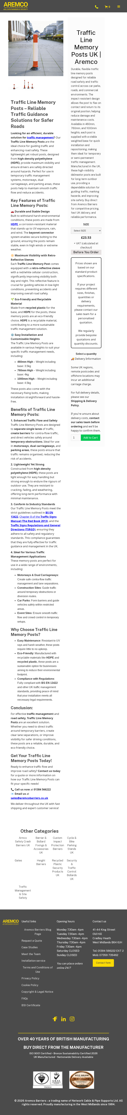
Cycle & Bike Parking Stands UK (72, 845)
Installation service (33, 960)
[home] (47, 7)
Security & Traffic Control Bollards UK (72, 870)
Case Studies (29, 947)
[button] (108, 7)
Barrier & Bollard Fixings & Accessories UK (41, 845)
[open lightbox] (14, 84)
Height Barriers (41, 862)
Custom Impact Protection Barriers (57, 843)
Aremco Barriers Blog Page (37, 932)
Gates (18, 860)
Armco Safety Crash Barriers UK (23, 841)
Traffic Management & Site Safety (23, 892)
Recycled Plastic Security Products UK (57, 868)
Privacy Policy (30, 978)
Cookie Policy (29, 985)
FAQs (24, 998)
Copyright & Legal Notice (37, 991)
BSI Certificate (30, 1005)
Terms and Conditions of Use (38, 969)
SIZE (86, 224)
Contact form (103, 962)
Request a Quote (31, 940)
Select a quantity (86, 353)
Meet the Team (31, 954)
